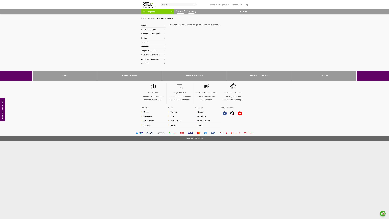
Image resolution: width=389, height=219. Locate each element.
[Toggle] (164, 25)
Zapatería (145, 42)
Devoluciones (149, 121)
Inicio (143, 18)
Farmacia (145, 63)
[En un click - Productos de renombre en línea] (149, 4)
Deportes (145, 46)
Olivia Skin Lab (175, 121)
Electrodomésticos (148, 30)
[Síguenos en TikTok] (243, 12)
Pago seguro (148, 116)
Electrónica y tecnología (151, 34)
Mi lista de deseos (203, 121)
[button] (219, 4)
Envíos (146, 112)
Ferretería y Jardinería (150, 55)
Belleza (151, 18)
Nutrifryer (173, 125)
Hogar (143, 25)
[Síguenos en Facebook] (240, 12)
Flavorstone (174, 112)
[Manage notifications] (383, 213)
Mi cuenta (200, 112)
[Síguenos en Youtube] (246, 12)
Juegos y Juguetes (149, 51)
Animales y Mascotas (150, 59)
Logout (199, 125)
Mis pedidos (201, 116)
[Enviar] (194, 4)
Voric (172, 116)
